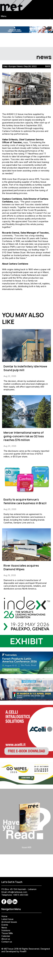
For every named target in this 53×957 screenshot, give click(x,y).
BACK (47, 66)
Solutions (5, 930)
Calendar (5, 936)
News (4, 927)
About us (5, 939)
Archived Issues (9, 922)
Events (4, 924)
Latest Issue (7, 919)
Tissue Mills (7, 933)
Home (4, 916)
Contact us (6, 941)
